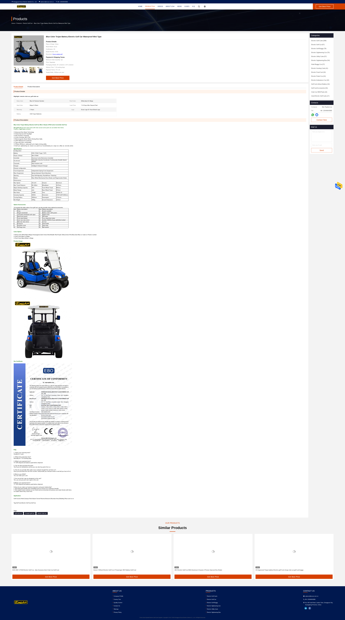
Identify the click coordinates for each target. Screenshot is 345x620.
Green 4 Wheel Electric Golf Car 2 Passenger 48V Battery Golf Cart (33, 570)
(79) (318, 48)
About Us (169, 6)
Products (149, 6)
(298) (318, 40)
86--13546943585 (62, 2)
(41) (319, 68)
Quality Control (118, 602)
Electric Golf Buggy (212, 602)
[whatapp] (313, 115)
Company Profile (118, 596)
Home (140, 6)
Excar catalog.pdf (57, 54)
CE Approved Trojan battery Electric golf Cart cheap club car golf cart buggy (198, 570)
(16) (320, 84)
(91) (319, 88)
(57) (319, 56)
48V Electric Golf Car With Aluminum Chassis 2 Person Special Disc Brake (117, 570)
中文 (193, 6)
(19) (318, 72)
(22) (320, 80)
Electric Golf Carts (212, 596)
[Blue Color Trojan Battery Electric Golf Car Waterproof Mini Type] (29, 50)
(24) (318, 76)
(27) (318, 64)
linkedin (305, 608)
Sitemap (116, 609)
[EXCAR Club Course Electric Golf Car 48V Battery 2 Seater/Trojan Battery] (294, 551)
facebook (309, 608)
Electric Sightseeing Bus (214, 612)
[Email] (317, 115)
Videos (160, 6)
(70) (320, 52)
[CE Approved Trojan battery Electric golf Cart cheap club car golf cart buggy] (213, 551)
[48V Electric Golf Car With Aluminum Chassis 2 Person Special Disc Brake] (132, 551)
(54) (320, 60)
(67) (318, 44)
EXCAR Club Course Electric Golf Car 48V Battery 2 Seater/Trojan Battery (279, 570)
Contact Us (117, 606)
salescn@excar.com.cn (47, 2)
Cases (186, 6)
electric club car (42, 513)
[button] (42, 70)
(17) (320, 96)
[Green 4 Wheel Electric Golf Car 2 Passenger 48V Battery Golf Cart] (50, 551)
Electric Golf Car (27, 23)
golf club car (18, 513)
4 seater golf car (29, 513)
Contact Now (322, 120)
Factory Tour (117, 599)
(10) (319, 92)
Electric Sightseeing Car (214, 606)
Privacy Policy (118, 612)
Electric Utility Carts (212, 609)
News (179, 6)
